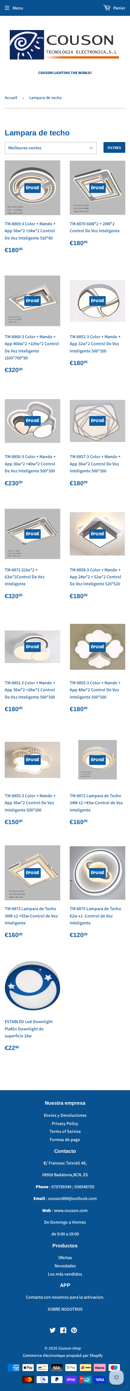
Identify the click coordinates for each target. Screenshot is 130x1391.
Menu (18, 8)
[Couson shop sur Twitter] (53, 1331)
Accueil (11, 97)
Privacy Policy (65, 1123)
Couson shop (69, 1348)
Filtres (114, 147)
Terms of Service (65, 1131)
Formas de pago (65, 1139)
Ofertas (65, 1257)
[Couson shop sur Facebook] (63, 1331)
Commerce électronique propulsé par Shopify (63, 1355)
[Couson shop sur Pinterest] (74, 1331)
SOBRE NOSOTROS (65, 1309)
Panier (118, 8)
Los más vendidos (65, 1274)
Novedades (65, 1266)
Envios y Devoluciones (65, 1115)
